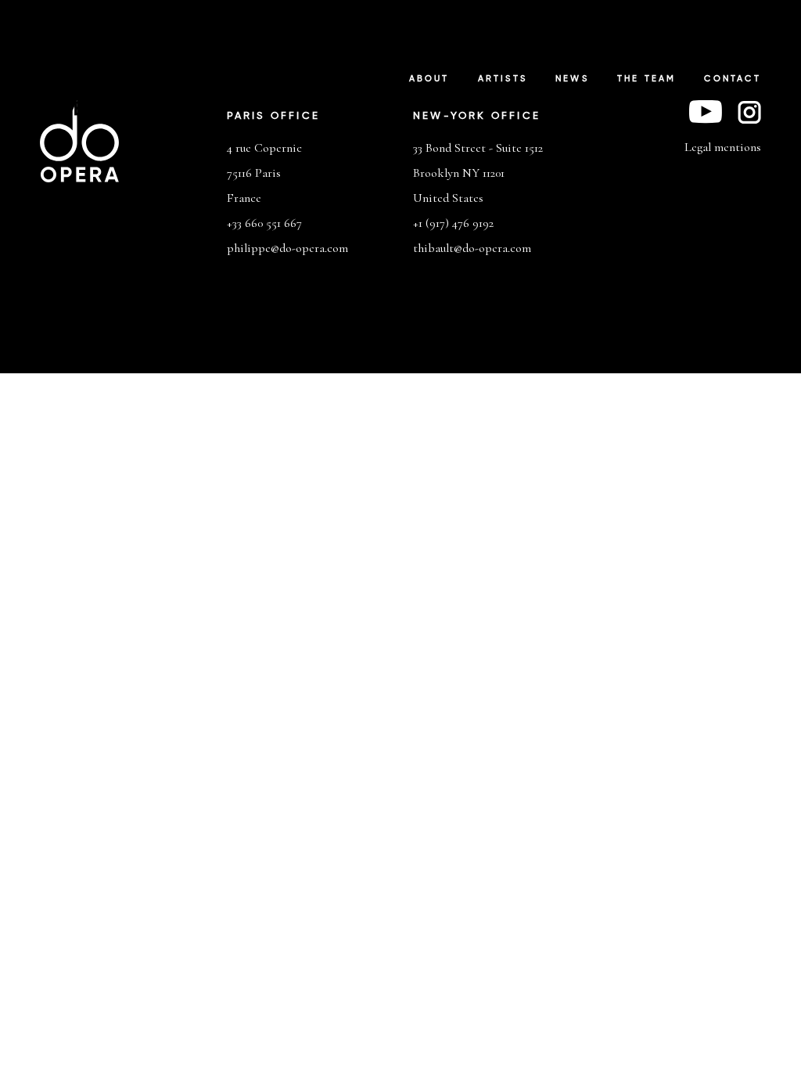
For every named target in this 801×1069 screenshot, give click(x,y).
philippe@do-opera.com (287, 248)
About (429, 79)
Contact (732, 79)
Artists (502, 79)
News (572, 79)
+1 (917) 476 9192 (453, 223)
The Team (647, 79)
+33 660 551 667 (264, 223)
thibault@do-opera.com (472, 248)
